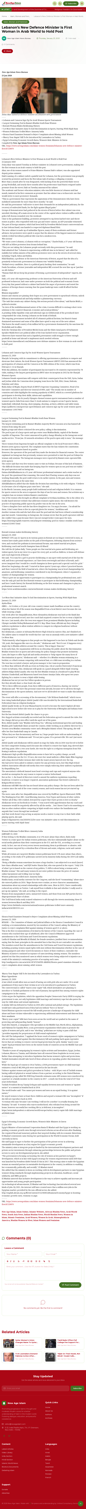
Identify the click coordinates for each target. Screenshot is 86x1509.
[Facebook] (4, 1436)
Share (8, 51)
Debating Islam (8, 1470)
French (48, 1478)
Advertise (6, 1493)
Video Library (7, 1453)
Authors (48, 1415)
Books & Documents (10, 1467)
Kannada (48, 1470)
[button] (18, 1261)
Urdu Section (7, 1456)
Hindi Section (7, 1460)
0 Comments (9, 44)
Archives (48, 1418)
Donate (5, 1490)
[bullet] (39, 1261)
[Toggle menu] (82, 3)
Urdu (47, 1449)
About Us (49, 1411)
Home (4, 16)
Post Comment (72, 1285)
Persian (48, 1474)
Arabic (47, 1456)
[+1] (31, 1261)
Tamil (47, 1463)
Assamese (49, 1467)
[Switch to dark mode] (60, 3)
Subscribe (77, 1388)
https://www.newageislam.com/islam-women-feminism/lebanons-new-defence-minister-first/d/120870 (42, 147)
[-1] (28, 1261)
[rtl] (23, 1261)
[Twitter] (9, 1436)
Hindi (47, 1453)
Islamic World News (10, 1463)
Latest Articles (8, 1449)
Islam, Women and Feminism (20, 16)
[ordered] (36, 1261)
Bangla (48, 1460)
